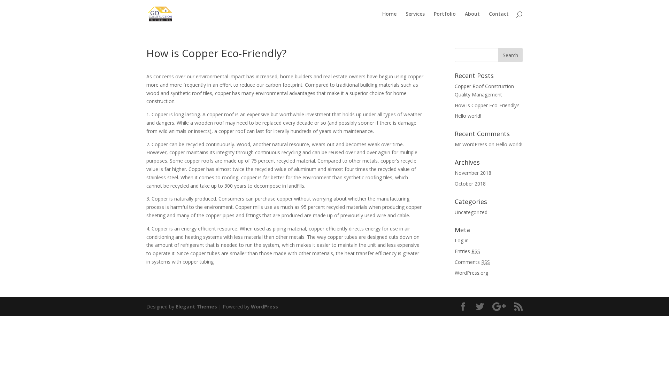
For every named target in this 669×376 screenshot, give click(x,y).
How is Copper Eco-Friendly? (487, 105)
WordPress (264, 306)
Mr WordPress (471, 144)
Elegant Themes (196, 306)
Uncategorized (471, 212)
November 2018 (473, 173)
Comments (472, 262)
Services (415, 14)
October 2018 (470, 183)
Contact (499, 14)
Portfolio (445, 14)
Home (389, 14)
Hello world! (468, 115)
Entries (467, 251)
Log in (462, 240)
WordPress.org (471, 272)
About (472, 14)
